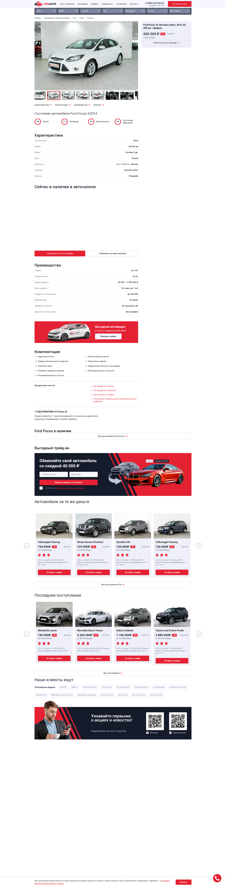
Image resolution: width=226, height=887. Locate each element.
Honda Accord (123, 687)
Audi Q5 (63, 687)
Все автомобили (112, 673)
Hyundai (90, 11)
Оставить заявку (54, 572)
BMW (68, 11)
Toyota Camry (156, 695)
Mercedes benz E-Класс (62, 695)
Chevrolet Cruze (90, 687)
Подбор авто (107, 4)
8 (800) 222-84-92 (154, 3)
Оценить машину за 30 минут (69, 482)
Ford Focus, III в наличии (165, 43)
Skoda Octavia (138, 695)
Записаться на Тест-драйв (60, 253)
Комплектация (61, 105)
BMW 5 (75, 687)
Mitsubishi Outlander (87, 695)
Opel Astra (122, 695)
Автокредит (83, 4)
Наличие (97, 105)
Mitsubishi (135, 11)
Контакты (134, 4)
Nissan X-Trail (107, 695)
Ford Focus (107, 687)
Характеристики (42, 105)
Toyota (157, 11)
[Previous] (42, 58)
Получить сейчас (108, 336)
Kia (113, 11)
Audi (46, 11)
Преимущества (80, 105)
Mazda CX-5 (41, 695)
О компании (121, 4)
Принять (183, 882)
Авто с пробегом (67, 4)
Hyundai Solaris (141, 687)
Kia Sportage (158, 687)
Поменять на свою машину (112, 253)
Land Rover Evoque (177, 687)
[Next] (130, 58)
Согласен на (64, 488)
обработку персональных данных (69, 488)
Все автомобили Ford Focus (111, 436)
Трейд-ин (95, 4)
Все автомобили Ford (111, 584)
